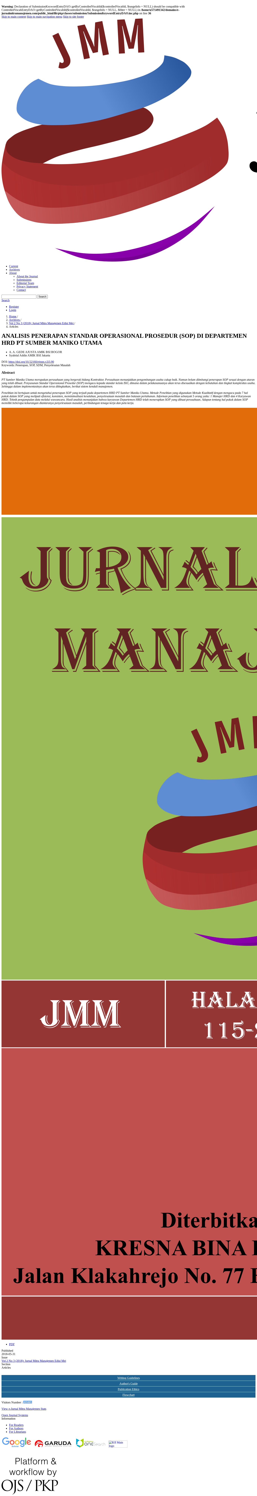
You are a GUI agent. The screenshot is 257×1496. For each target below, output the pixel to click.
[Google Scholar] (17, 1446)
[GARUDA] (53, 1446)
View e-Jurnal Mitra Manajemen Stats (24, 1408)
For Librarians (17, 1431)
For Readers (16, 1425)
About (13, 273)
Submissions (24, 279)
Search (42, 296)
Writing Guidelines (128, 1378)
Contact (21, 289)
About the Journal (27, 276)
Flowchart (128, 1394)
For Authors (16, 1428)
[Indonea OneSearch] (91, 1446)
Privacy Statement (27, 286)
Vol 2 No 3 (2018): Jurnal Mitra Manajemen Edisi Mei (41, 323)
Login (12, 310)
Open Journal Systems (15, 1415)
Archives (14, 269)
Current (13, 266)
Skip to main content (14, 16)
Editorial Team (25, 283)
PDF (12, 1344)
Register (14, 306)
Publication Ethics (128, 1389)
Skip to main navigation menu (44, 16)
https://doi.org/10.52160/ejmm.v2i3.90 (31, 361)
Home (13, 316)
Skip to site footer (73, 16)
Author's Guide (128, 1383)
